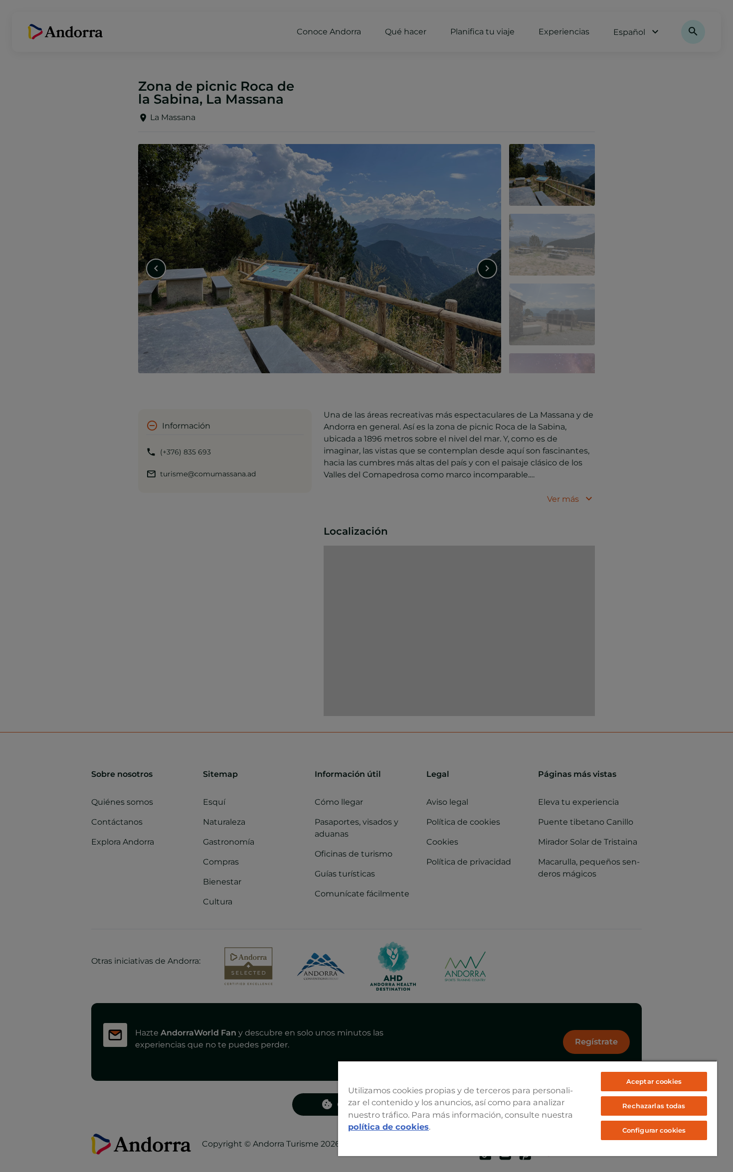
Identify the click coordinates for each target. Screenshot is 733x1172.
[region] (527, 1108)
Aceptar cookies (654, 1081)
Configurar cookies (654, 1130)
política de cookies (388, 1127)
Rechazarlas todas (653, 1106)
